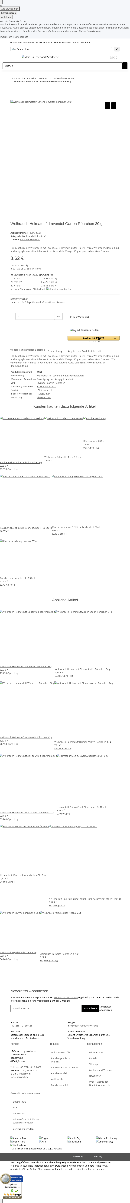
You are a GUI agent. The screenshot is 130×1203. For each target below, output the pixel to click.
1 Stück (40, 393)
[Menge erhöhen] (56, 323)
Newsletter (95, 1075)
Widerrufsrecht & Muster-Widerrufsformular (26, 1121)
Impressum (6, 36)
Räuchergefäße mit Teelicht (61, 1060)
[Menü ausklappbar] (14, 57)
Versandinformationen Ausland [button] (48, 302)
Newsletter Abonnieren (105, 1008)
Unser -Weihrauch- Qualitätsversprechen (100, 1083)
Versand (36, 268)
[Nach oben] (1, 1201)
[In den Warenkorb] (13, 98)
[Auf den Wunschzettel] (113, 105)
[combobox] (61, 49)
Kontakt (93, 1058)
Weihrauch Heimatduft (34, 236)
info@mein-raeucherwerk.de (83, 1025)
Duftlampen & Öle (60, 1052)
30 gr (47, 393)
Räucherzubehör (60, 1085)
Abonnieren (90, 1008)
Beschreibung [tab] (55, 351)
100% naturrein (45, 390)
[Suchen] (124, 65)
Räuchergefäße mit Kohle (64, 1067)
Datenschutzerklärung (66, 997)
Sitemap (93, 1064)
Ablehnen (6, 17)
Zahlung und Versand (100, 1069)
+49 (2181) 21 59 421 (21, 1025)
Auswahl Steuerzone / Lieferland (28, 289)
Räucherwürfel (59, 1073)
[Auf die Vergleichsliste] (107, 105)
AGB (15, 1107)
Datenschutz (21, 36)
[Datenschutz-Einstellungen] (1, 2)
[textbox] (61, 49)
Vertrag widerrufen (23, 1128)
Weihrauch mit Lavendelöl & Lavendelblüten (60, 375)
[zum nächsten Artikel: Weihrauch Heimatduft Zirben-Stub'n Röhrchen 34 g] (18, 87)
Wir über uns (96, 1052)
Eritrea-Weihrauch (46, 386)
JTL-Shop (87, 1156)
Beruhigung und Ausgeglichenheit (55, 379)
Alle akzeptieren (9, 8)
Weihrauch (57, 1079)
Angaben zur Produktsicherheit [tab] (84, 351)
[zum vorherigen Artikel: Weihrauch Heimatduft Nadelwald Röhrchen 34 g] (13, 87)
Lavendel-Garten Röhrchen (51, 382)
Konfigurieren (8, 12)
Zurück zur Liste (17, 78)
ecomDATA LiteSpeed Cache (115, 1156)
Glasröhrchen (44, 397)
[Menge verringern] (13, 316)
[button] (99, 57)
